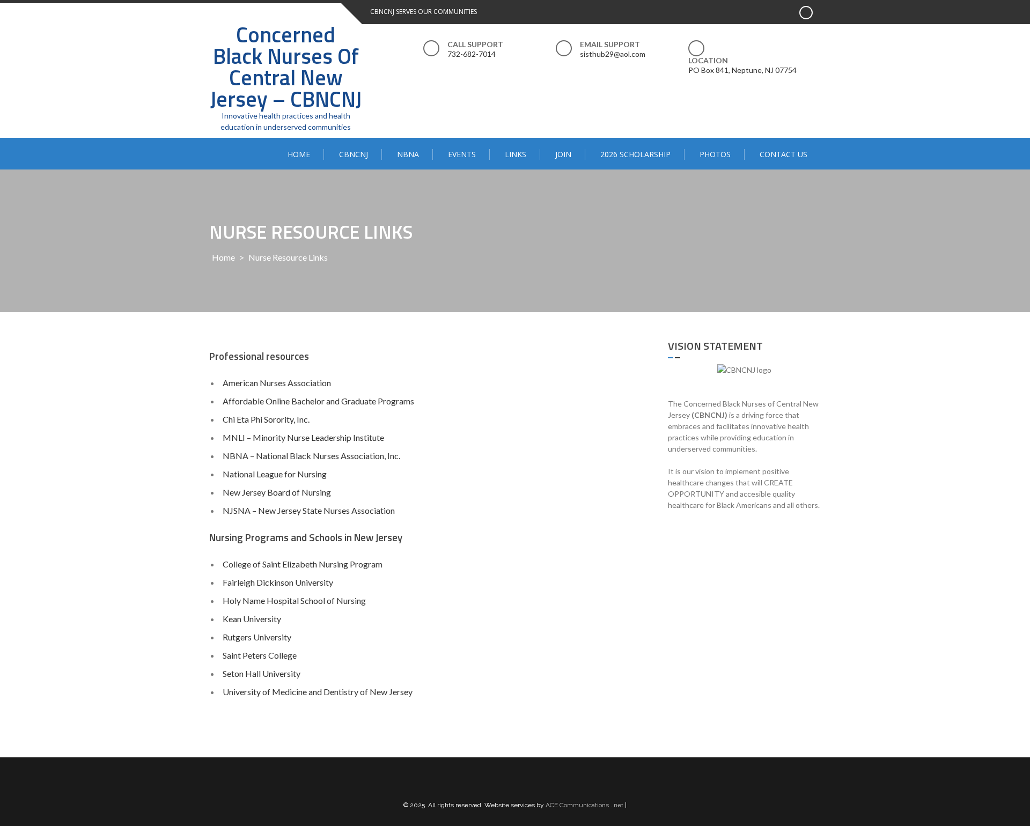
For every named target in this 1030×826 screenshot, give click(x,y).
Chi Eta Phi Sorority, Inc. (266, 419)
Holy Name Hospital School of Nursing (294, 600)
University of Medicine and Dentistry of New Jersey (318, 692)
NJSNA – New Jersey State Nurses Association (309, 510)
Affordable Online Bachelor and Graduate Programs (318, 401)
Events (462, 154)
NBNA (408, 154)
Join (563, 154)
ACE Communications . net (584, 805)
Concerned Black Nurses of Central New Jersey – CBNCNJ (286, 66)
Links (515, 154)
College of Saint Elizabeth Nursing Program (302, 564)
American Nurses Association (277, 383)
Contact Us (783, 154)
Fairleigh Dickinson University (278, 582)
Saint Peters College (260, 655)
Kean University (252, 619)
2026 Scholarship (635, 154)
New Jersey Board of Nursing (277, 492)
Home (299, 154)
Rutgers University (257, 637)
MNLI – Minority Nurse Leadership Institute (303, 437)
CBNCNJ (353, 154)
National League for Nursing (275, 474)
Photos (715, 154)
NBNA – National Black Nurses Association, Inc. (311, 456)
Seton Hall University (261, 673)
